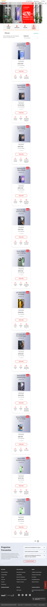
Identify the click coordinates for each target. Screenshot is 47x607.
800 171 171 (37, 599)
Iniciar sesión (19, 590)
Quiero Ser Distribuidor (21, 577)
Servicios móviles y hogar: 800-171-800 (38, 591)
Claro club (3, 579)
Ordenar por (26, 36)
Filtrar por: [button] (7, 33)
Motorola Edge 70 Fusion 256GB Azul (21, 211)
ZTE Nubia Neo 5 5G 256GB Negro (21, 335)
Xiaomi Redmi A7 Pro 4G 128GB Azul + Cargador (21, 418)
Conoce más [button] (21, 71)
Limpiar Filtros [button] (36, 33)
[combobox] (31, 38)
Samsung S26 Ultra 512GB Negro (21, 86)
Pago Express (29, 1)
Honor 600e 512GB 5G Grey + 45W (21, 459)
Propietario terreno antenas (21, 579)
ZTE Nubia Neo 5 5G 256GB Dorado (21, 294)
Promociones (3, 584)
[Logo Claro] (3, 3)
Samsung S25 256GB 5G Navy (21, 45)
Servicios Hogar (4, 574)
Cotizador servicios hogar (36, 574)
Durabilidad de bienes (36, 579)
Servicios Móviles (4, 572)
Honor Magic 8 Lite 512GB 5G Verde (21, 252)
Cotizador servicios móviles (36, 572)
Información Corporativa (21, 572)
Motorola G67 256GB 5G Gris (21, 376)
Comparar (21, 67)
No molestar (34, 577)
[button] (32, 3)
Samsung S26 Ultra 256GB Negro (21, 128)
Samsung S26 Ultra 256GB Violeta (21, 169)
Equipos (2, 577)
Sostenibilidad (19, 574)
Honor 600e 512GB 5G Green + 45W (21, 501)
